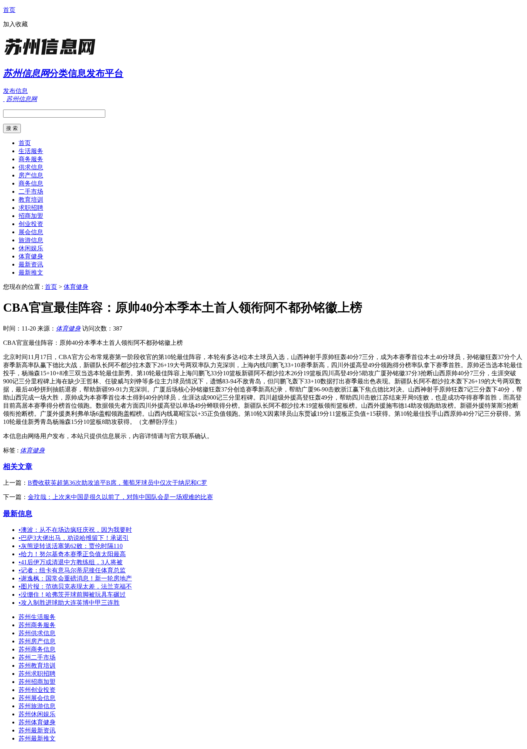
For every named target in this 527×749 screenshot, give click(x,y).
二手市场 (31, 191)
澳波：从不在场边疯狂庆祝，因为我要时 (75, 529)
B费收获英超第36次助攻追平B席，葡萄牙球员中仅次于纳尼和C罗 (117, 482)
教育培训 (31, 199)
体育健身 (31, 256)
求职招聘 (31, 207)
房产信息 (31, 175)
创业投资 (31, 224)
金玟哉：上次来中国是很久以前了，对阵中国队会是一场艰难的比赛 (120, 497)
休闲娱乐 (31, 248)
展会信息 (31, 232)
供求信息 (31, 167)
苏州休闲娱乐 (37, 714)
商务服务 (31, 159)
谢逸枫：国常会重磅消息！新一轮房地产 (75, 578)
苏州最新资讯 (37, 730)
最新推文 (31, 272)
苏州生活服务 (37, 617)
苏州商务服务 (37, 625)
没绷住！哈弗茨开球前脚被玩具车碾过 (72, 594)
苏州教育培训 (37, 665)
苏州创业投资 (37, 690)
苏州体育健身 (37, 722)
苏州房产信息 (37, 641)
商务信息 (31, 183)
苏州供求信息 (37, 633)
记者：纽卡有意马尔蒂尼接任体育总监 (72, 570)
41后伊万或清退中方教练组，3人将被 (71, 562)
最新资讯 (31, 264)
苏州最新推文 (37, 738)
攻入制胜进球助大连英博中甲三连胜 (69, 602)
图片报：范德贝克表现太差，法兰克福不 (75, 586)
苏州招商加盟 (37, 681)
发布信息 (15, 91)
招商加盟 (31, 216)
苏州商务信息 (37, 649)
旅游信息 (31, 240)
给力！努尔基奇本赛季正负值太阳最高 (72, 554)
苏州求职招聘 (37, 673)
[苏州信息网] (51, 55)
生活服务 (31, 151)
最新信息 (17, 513)
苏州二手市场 (37, 657)
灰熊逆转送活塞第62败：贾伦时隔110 (71, 546)
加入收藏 (15, 24)
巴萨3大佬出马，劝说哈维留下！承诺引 (74, 538)
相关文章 (17, 466)
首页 (9, 10)
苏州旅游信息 (37, 706)
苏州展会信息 (37, 698)
